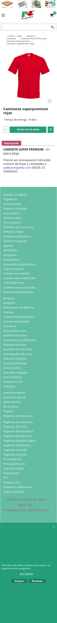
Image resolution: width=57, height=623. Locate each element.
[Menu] (3, 15)
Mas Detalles (26, 573)
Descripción (11, 143)
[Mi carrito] (51, 15)
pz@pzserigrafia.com (17, 167)
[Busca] (52, 27)
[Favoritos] (51, 130)
